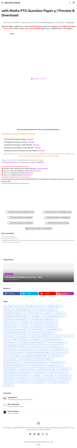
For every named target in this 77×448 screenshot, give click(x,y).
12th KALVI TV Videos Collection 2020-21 (16, 339)
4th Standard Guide (27, 349)
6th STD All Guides (17, 352)
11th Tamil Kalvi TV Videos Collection (43, 332)
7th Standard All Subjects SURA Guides (37, 355)
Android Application (11, 369)
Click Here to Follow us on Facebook (20, 223)
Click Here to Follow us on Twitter (57, 223)
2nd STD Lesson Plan (39, 346)
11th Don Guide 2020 (11, 322)
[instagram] (42, 434)
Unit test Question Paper (60, 382)
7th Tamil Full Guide (11, 359)
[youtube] (38, 434)
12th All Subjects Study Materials (42, 336)
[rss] (46, 434)
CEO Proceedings (10, 372)
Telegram (32, 162)
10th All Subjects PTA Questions (35, 306)
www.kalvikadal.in (43, 168)
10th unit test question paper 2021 (55, 316)
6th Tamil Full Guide (60, 352)
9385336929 (70, 22)
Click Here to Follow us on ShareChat (39, 228)
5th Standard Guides (60, 349)
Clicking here (37, 170)
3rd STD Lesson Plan (56, 346)
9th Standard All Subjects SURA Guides (16, 365)
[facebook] (30, 434)
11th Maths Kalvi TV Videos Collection (44, 326)
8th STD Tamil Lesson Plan (13, 362)
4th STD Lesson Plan (11, 349)
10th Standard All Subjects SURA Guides (16, 316)
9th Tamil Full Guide (38, 365)
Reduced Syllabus (10, 379)
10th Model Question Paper (24, 309)
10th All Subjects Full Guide (13, 306)
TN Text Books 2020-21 (41, 382)
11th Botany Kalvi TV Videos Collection (16, 319)
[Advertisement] (38, 104)
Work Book (8, 385)
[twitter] (34, 434)
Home (38, 444)
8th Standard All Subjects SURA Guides (36, 362)
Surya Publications (24, 382)
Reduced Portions (64, 375)
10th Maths (8, 309)
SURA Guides (65, 379)
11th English (25, 322)
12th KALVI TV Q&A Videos (63, 336)
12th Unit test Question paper (57, 342)
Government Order (41, 372)
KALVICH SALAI (12, 2)
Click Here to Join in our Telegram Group (20, 212)
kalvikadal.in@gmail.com (48, 22)
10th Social (60, 313)
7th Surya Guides (57, 355)
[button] (2, 2)
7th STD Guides (16, 355)
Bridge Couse (66, 369)
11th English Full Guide (11, 326)
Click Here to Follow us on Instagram (57, 217)
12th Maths (36, 339)
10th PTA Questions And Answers (46, 309)
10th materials (37, 316)
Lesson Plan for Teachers (59, 372)
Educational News (25, 372)
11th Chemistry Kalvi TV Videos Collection (44, 319)
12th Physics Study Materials (52, 339)
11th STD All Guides (37, 329)
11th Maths (26, 326)
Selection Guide (9, 382)
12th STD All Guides (10, 342)
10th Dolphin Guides (54, 306)
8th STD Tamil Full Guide (44, 359)
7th (6, 355)
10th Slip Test (49, 313)
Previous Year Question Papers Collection (17, 375)
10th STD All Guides (34, 313)
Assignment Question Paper (48, 369)
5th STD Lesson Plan (44, 349)
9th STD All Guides (57, 362)
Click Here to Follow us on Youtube (21, 217)
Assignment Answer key (28, 369)
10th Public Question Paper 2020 (14, 313)
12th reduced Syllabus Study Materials (16, 346)
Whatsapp (24, 162)
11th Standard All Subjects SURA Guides (16, 332)
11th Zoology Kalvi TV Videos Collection (16, 336)
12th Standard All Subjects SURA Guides (32, 342)
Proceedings (37, 375)
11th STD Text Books (54, 329)
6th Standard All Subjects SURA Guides (39, 352)
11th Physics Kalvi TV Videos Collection (16, 329)
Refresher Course (26, 379)
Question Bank (50, 375)
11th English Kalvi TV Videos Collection (44, 322)
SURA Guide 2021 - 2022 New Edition (46, 379)
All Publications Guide (55, 365)
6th (6, 352)
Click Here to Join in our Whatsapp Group (58, 212)
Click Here (30, 139)
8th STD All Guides (27, 359)
